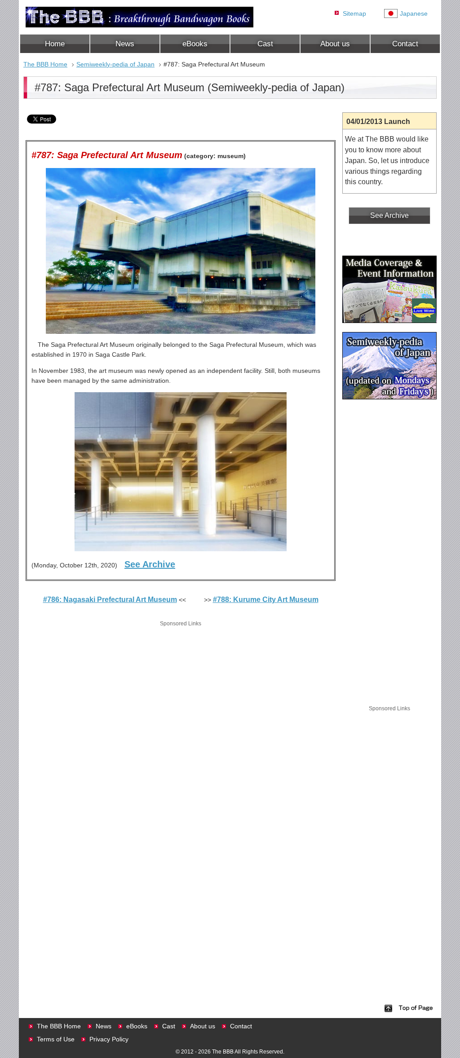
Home (55, 44)
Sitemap (354, 13)
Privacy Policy (108, 1039)
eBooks (195, 44)
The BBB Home (45, 64)
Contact (405, 44)
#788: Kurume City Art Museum (265, 599)
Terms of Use (56, 1039)
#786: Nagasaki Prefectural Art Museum (110, 599)
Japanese (414, 13)
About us (335, 44)
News (124, 44)
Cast (265, 44)
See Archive (149, 564)
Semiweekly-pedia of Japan (115, 64)
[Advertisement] (180, 691)
